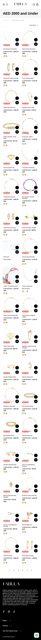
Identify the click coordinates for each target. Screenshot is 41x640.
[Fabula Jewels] (20, 4)
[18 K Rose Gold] (25, 532)
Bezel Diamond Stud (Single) (9, 496)
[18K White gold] (27, 384)
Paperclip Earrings (28, 555)
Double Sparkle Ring (9, 464)
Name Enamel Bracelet (10, 315)
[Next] (31, 570)
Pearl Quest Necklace (10, 49)
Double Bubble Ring (9, 377)
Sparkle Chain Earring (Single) (29, 346)
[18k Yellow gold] (4, 353)
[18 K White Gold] (27, 532)
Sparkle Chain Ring (28, 107)
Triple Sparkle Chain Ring (9, 137)
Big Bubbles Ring (8, 435)
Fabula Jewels (11, 636)
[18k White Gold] (25, 291)
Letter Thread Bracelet (10, 286)
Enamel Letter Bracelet (29, 495)
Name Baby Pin (27, 525)
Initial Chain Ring (8, 346)
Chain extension (27, 286)
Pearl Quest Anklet (28, 78)
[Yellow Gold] (4, 56)
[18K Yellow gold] (23, 384)
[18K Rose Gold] (6, 85)
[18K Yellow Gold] (4, 85)
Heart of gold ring (8, 167)
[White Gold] (9, 56)
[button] (4, 4)
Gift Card (6, 257)
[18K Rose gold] (25, 384)
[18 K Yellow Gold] (23, 532)
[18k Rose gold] (6, 353)
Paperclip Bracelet (9, 107)
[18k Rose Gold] (27, 291)
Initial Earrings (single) (29, 227)
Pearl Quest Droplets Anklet (28, 316)
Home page (6, 20)
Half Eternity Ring (27, 406)
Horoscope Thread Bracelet (28, 197)
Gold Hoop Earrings (9, 227)
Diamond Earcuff (27, 377)
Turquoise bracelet (9, 197)
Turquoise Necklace (28, 167)
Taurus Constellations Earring (10, 525)
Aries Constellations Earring (28, 465)
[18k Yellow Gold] (23, 264)
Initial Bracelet (7, 555)
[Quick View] (17, 44)
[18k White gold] (9, 353)
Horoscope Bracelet (28, 257)
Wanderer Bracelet (9, 406)
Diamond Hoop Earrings (11, 78)
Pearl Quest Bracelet (28, 49)
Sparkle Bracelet (27, 435)
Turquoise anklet (27, 137)
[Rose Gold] (6, 56)
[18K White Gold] (9, 85)
